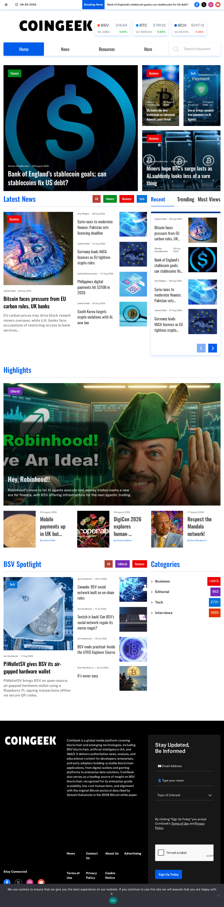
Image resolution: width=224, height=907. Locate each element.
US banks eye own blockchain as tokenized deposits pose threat (161, 115)
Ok (113, 900)
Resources (107, 49)
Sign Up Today (168, 874)
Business (154, 73)
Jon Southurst (193, 103)
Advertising (131, 853)
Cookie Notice (110, 875)
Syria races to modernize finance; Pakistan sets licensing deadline (95, 227)
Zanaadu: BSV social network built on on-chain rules (95, 592)
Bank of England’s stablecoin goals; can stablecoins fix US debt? (147, 4)
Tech (193, 73)
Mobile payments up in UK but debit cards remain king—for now (52, 526)
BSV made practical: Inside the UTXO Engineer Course (96, 649)
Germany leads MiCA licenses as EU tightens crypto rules (93, 257)
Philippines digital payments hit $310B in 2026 (93, 287)
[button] (201, 348)
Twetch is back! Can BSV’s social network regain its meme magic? (95, 622)
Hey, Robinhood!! (29, 479)
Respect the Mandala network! (199, 526)
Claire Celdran (124, 540)
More (148, 49)
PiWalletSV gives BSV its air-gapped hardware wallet (32, 667)
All (96, 198)
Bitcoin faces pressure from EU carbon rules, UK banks (35, 302)
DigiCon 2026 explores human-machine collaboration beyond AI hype (128, 526)
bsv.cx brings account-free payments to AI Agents (201, 115)
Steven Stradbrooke (18, 166)
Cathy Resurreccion (87, 273)
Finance (14, 73)
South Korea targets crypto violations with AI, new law (95, 317)
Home (23, 49)
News (65, 49)
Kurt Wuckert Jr (199, 540)
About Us (112, 853)
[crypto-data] (112, 28)
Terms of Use (73, 875)
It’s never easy (87, 676)
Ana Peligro (83, 213)
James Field (10, 291)
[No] (218, 895)
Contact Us (92, 856)
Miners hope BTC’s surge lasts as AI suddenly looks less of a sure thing (179, 176)
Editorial (15, 391)
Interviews (163, 613)
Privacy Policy (91, 875)
